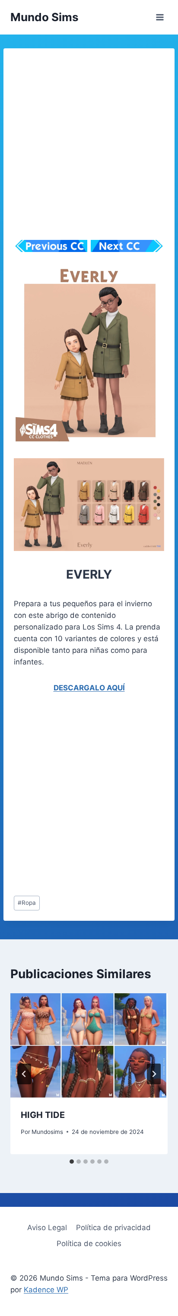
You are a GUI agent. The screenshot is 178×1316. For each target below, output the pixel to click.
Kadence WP (46, 1289)
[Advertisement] (89, 147)
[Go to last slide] (24, 1074)
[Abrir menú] (160, 17)
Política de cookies (89, 1243)
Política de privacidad (113, 1227)
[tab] (72, 1161)
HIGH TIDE (43, 1115)
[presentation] (89, 1045)
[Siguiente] (154, 1074)
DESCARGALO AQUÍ (89, 687)
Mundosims (47, 1131)
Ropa (27, 902)
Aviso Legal (47, 1227)
